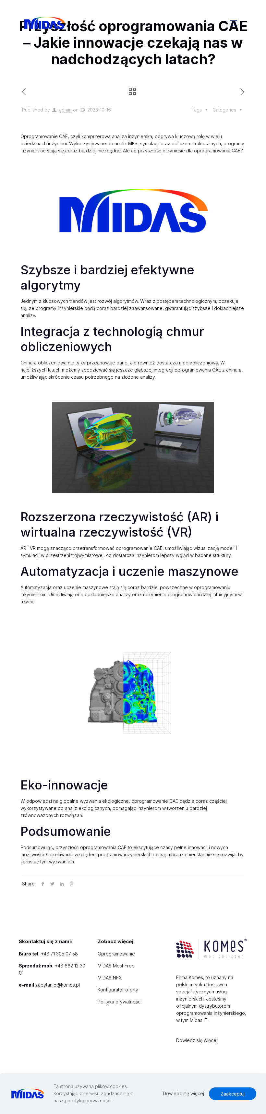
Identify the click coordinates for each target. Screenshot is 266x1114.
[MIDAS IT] (44, 22)
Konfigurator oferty (118, 989)
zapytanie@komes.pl (57, 985)
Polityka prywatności (119, 1001)
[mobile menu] (233, 22)
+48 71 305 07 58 (59, 953)
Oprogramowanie (116, 953)
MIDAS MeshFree (116, 965)
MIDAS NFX (110, 977)
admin (65, 110)
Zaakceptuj (233, 1093)
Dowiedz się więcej (196, 1040)
